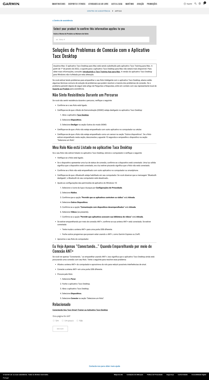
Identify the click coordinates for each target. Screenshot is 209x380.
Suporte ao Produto (60, 89)
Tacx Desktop (83, 115)
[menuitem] (188, 4)
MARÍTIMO (130, 3)
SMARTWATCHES (58, 3)
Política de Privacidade (155, 375)
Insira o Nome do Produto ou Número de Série (71, 34)
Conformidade (183, 375)
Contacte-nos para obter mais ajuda (104, 366)
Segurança (170, 375)
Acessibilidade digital (198, 375)
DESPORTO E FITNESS (76, 3)
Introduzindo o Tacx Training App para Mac (101, 72)
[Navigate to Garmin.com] (11, 4)
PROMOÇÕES (152, 3)
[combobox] (101, 40)
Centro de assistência (98, 11)
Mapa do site (118, 375)
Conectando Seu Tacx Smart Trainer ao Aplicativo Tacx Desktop (80, 310)
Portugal (6, 378)
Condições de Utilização (135, 375)
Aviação (140, 3)
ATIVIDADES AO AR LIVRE (98, 3)
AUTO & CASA (116, 3)
